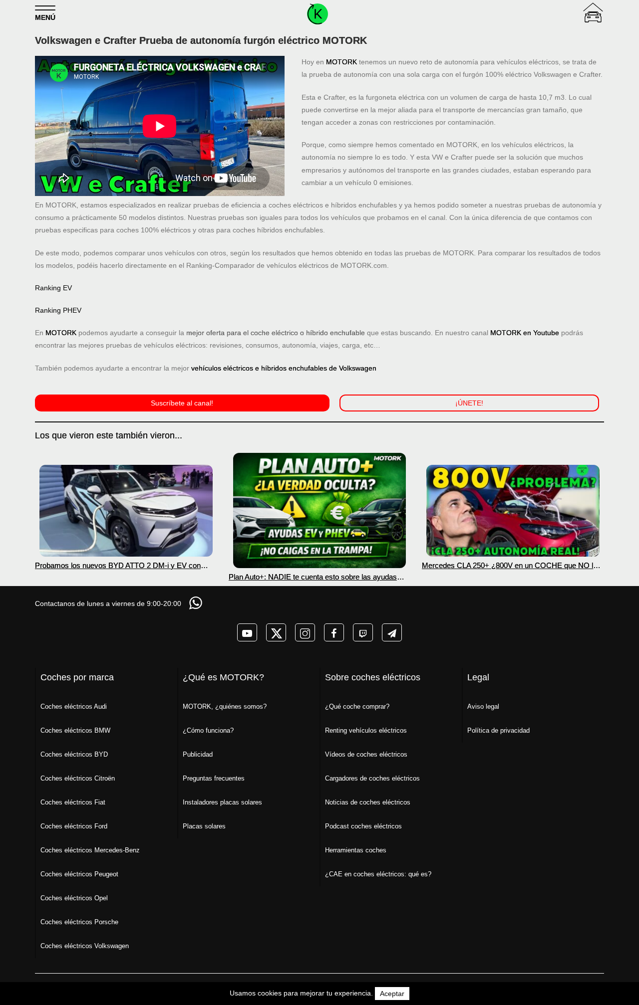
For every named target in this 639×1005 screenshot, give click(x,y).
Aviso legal (483, 706)
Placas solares (204, 826)
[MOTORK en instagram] (305, 632)
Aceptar (392, 994)
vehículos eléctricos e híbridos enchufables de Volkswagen (283, 368)
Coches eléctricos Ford (73, 826)
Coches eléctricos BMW (75, 730)
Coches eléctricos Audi (73, 706)
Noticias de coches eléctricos (367, 802)
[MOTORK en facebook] (334, 632)
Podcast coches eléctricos (363, 826)
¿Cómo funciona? (208, 730)
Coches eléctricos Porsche (79, 922)
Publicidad (198, 754)
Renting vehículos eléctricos (366, 730)
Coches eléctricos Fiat (72, 802)
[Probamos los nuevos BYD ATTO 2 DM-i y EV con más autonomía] (126, 510)
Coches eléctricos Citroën (77, 778)
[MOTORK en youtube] (247, 632)
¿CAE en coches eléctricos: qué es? (378, 874)
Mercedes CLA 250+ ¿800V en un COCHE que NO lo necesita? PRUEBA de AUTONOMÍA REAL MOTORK (510, 565)
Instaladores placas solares (222, 802)
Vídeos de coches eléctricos (366, 754)
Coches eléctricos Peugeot (79, 874)
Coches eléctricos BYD (74, 754)
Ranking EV (53, 288)
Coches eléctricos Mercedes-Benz (90, 850)
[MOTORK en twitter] (276, 632)
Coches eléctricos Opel (74, 898)
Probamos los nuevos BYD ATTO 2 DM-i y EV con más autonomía (118, 565)
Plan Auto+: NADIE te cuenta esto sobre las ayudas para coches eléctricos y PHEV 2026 (313, 577)
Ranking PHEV (58, 310)
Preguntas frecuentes (214, 778)
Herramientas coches (355, 850)
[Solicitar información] (196, 603)
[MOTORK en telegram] (392, 632)
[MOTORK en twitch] (363, 632)
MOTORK (341, 62)
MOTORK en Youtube (524, 333)
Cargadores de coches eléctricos (372, 778)
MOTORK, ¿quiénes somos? (225, 706)
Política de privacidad (498, 730)
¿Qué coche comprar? (357, 706)
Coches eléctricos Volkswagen (84, 946)
